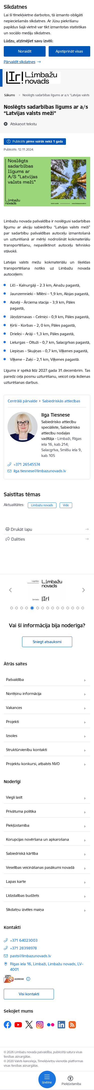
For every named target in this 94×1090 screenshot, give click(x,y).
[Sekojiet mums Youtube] (18, 1024)
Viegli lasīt (14, 797)
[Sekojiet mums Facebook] (7, 1024)
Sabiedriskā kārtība (22, 853)
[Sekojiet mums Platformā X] (29, 1024)
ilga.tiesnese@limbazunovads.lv (40, 470)
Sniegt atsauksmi (47, 641)
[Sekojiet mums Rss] (72, 1024)
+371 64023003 (24, 940)
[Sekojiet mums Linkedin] (61, 1024)
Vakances (14, 707)
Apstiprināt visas (69, 51)
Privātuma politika (21, 811)
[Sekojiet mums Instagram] (40, 1024)
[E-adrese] (14, 979)
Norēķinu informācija (23, 693)
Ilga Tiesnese (55, 415)
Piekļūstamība (17, 825)
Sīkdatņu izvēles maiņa (25, 909)
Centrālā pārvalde (22, 401)
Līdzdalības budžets (22, 895)
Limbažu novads (42, 505)
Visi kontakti (29, 994)
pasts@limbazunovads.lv (30, 955)
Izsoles (11, 735)
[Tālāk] (83, 590)
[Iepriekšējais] (10, 590)
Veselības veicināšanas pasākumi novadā (40, 867)
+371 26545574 (27, 464)
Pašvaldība (15, 679)
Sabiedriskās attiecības (61, 401)
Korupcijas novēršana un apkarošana (37, 839)
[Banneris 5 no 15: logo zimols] (47, 590)
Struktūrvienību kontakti (26, 749)
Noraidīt (24, 51)
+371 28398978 (23, 948)
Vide (66, 505)
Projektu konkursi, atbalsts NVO (33, 763)
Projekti (12, 721)
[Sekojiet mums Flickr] (50, 1024)
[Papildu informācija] (28, 979)
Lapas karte (16, 881)
